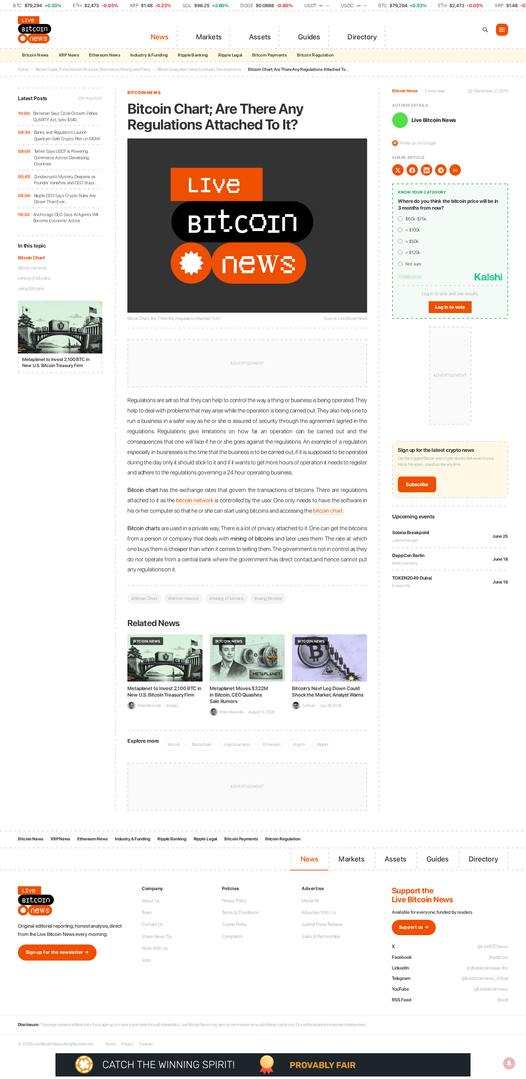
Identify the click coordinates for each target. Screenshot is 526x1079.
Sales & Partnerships (321, 936)
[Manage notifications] (509, 1063)
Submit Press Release (322, 924)
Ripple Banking (193, 55)
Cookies (145, 1043)
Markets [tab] (209, 37)
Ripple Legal (230, 55)
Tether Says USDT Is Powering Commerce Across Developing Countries (61, 157)
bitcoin (174, 744)
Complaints (232, 936)
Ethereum (272, 744)
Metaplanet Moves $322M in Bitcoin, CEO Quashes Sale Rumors (239, 694)
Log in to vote (450, 307)
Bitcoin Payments (269, 55)
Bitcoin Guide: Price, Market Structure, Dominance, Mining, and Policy (93, 69)
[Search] (485, 29)
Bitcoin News (35, 55)
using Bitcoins (31, 288)
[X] (398, 170)
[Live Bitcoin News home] (36, 29)
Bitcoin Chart (31, 257)
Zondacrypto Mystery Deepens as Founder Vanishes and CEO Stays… (65, 180)
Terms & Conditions (240, 912)
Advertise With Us (319, 912)
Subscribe (417, 484)
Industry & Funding (149, 55)
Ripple (322, 744)
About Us (151, 900)
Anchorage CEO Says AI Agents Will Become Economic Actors (65, 218)
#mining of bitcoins (226, 598)
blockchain (201, 744)
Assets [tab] (260, 37)
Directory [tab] (362, 37)
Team (147, 912)
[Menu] (502, 30)
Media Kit (310, 900)
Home (23, 69)
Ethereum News (104, 55)
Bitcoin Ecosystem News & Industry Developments (199, 69)
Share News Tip (157, 936)
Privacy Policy (234, 900)
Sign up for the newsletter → (57, 952)
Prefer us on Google (415, 143)
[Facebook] (412, 170)
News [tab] (160, 37)
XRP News (69, 55)
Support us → (414, 927)
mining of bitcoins (34, 278)
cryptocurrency (237, 744)
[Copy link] (455, 170)
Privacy (127, 1043)
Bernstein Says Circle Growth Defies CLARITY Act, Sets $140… (65, 116)
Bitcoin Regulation (315, 55)
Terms (110, 1043)
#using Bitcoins (268, 598)
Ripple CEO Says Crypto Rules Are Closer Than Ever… (65, 199)
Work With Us (155, 948)
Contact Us (152, 924)
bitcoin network (32, 268)
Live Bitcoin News (433, 120)
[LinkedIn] (426, 170)
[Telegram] (441, 170)
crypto (299, 744)
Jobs (146, 960)
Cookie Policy (234, 924)
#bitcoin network (183, 598)
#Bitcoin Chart (144, 598)
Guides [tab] (309, 37)
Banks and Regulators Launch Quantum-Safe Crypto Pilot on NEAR (67, 135)
